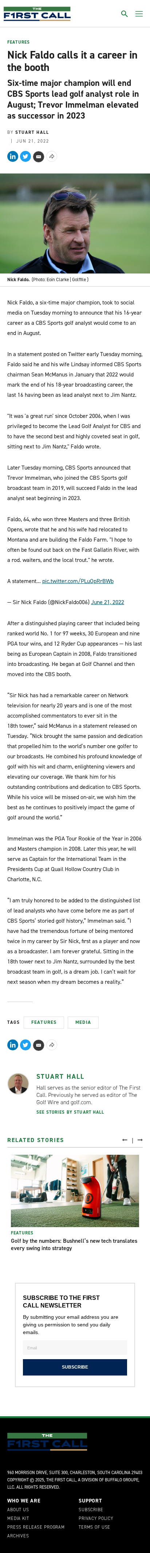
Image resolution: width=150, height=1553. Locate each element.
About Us (18, 1510)
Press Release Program (36, 1527)
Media (83, 1022)
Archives (18, 1536)
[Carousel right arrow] (140, 1139)
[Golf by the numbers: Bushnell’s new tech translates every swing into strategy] (75, 1191)
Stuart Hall (60, 1076)
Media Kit (18, 1518)
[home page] (37, 14)
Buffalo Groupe (121, 1480)
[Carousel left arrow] (124, 1139)
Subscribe (91, 1510)
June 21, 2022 (107, 602)
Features (18, 42)
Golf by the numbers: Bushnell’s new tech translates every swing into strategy (74, 1244)
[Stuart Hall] (18, 1084)
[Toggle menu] (139, 14)
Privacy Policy (96, 1518)
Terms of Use (94, 1527)
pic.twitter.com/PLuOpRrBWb (78, 581)
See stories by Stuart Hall (70, 1112)
